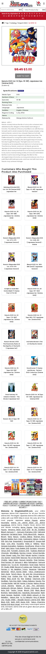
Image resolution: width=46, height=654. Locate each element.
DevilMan (4, 581)
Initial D (28, 544)
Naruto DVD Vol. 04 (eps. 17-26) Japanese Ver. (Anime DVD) (11, 469)
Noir (22, 579)
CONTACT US (15, 505)
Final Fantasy (39, 560)
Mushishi (17, 595)
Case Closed (6, 555)
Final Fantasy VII (7, 562)
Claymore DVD (39, 579)
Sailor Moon (13, 560)
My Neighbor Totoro (19, 569)
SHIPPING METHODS (10, 503)
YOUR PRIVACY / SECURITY (31, 506)
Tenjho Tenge (16, 590)
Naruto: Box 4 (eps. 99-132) (11, 420)
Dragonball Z (18, 541)
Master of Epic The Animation (30, 586)
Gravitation (24, 565)
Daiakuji (28, 579)
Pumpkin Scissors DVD (20, 551)
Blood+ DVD (29, 590)
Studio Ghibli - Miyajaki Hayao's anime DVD (22, 600)
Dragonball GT (29, 541)
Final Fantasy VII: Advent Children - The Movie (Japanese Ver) (11, 396)
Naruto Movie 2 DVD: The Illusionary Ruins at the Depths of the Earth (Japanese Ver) (11, 345)
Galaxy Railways (28, 581)
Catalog (13, 23)
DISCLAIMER (25, 505)
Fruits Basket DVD (22, 548)
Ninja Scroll (11, 579)
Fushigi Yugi (6, 576)
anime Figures (31, 520)
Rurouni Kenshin (26, 560)
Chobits (4, 560)
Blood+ (3, 537)
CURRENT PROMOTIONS (28, 501)
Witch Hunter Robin (18, 572)
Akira (25, 562)
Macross (24, 558)
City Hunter (5, 558)
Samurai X (19, 562)
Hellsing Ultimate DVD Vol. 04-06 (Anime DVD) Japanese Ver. (11, 189)
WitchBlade (14, 553)
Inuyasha (20, 544)
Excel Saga (34, 565)
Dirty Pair (8, 541)
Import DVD (22, 23)
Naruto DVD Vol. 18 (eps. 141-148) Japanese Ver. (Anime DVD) (34, 396)
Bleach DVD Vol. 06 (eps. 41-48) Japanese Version (34, 189)
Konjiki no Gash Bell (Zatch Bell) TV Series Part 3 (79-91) (11, 291)
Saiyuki (28, 555)
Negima (41, 534)
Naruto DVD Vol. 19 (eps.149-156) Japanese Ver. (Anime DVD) (11, 371)
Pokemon (36, 567)
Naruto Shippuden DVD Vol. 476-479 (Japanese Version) (11, 266)
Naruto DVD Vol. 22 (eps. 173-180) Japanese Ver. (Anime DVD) (11, 318)
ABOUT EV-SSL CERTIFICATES (7, 644)
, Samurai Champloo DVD (26, 532)
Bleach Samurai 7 (8, 532)
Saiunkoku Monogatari (31, 593)
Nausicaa (32, 569)
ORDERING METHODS (27, 503)
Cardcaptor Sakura (30, 539)
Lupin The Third (18, 555)
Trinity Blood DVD (30, 534)
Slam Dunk (5, 574)
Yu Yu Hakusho (26, 597)
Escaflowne (29, 546)
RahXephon (32, 562)
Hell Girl (16, 583)
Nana (10, 537)
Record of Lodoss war (23, 567)
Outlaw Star (17, 576)
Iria (18, 579)
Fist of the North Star (36, 558)
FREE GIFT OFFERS (11, 501)
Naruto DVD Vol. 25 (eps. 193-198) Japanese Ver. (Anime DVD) (11, 214)
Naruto (15, 537)
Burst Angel (15, 604)
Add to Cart (23, 76)
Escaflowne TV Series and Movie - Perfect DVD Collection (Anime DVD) (34, 371)
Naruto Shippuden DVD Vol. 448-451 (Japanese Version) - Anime (34, 241)
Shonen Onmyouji (31, 588)
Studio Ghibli (9, 567)
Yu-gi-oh (15, 565)
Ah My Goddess (38, 530)
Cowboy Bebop (26, 537)
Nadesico (20, 546)
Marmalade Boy (15, 593)
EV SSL (8, 641)
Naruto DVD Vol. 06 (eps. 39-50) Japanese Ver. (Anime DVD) (11, 445)
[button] (8, 636)
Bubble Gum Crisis (15, 539)
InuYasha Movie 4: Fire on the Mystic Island (34, 343)
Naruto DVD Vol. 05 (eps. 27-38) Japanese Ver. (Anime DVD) (34, 445)
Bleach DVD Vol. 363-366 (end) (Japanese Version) (34, 266)
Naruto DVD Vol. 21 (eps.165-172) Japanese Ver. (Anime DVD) (34, 317)
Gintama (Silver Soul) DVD (19, 530)
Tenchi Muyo (16, 574)
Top (6, 23)
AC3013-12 (32, 23)
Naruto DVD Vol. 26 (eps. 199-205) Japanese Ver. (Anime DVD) (34, 214)
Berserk (4, 539)
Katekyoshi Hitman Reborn (12, 588)
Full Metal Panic (16, 534)
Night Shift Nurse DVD (20, 602)
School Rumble (39, 553)
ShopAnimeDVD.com (30, 652)
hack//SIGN (15, 558)
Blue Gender (34, 576)
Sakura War (14, 597)
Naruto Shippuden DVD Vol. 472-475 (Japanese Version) (11, 240)
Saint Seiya (10, 548)
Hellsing (36, 544)
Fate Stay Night (15, 581)
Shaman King (39, 537)
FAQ (39, 501)
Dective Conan (26, 553)
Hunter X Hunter (38, 555)
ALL (23, 18)
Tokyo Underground (36, 572)
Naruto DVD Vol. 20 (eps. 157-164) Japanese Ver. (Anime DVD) (34, 292)
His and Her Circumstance (34, 574)
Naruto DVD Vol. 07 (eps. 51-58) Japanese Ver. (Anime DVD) (34, 421)
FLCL (25, 576)
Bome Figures (26, 527)
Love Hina (11, 544)
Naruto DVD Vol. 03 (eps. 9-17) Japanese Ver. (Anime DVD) (34, 469)
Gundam (33, 548)
